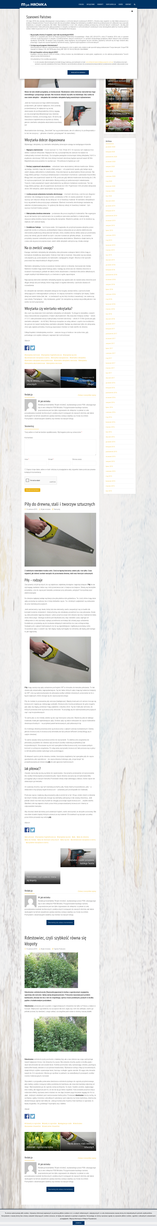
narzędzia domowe (33, 355)
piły (74, 837)
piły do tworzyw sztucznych (48, 840)
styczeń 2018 (110, 319)
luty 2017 (109, 373)
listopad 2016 (110, 388)
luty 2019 (109, 255)
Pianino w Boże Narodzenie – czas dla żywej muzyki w (119, 112)
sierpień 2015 (110, 461)
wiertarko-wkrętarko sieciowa (66, 360)
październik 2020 (111, 157)
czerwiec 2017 (110, 353)
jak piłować (30, 837)
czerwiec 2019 (110, 235)
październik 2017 (111, 333)
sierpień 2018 (110, 284)
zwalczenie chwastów (51, 1126)
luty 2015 (109, 491)
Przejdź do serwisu (78, 72)
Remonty (100, 4)
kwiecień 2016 (110, 422)
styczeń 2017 (110, 378)
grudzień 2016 (110, 383)
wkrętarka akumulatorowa (35, 363)
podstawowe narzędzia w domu (38, 358)
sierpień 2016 (110, 402)
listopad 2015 (110, 447)
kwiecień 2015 (110, 481)
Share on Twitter (32, 347)
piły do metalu (31, 840)
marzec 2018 (110, 309)
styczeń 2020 (110, 201)
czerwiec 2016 (110, 412)
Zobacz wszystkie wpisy (87, 395)
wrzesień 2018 (110, 279)
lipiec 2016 (109, 407)
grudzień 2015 (110, 442)
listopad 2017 (110, 329)
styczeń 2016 (110, 437)
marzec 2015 (110, 486)
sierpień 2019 (110, 225)
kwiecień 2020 (110, 186)
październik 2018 (111, 274)
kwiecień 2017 (110, 363)
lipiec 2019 (109, 230)
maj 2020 (109, 181)
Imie (27, 459)
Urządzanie (91, 4)
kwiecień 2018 (110, 304)
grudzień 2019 (110, 206)
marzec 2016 (110, 427)
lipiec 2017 (109, 348)
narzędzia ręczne (70, 355)
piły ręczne (65, 840)
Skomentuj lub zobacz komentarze (60, 922)
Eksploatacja (111, 4)
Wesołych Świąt (114, 128)
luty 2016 (109, 432)
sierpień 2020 (110, 166)
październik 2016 (111, 392)
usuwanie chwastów (33, 1126)
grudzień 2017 (110, 324)
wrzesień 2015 (110, 456)
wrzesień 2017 (110, 338)
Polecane (62, 949)
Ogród (121, 4)
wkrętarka (83, 360)
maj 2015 (109, 476)
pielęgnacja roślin (65, 1123)
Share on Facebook (27, 347)
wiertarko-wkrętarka (78, 358)
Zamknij (78, 1223)
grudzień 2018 (110, 265)
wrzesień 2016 (110, 397)
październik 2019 (111, 215)
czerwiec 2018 (110, 294)
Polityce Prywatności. (90, 1218)
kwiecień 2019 (110, 245)
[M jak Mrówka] (34, 4)
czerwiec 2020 (110, 176)
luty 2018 (109, 314)
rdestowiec (78, 1123)
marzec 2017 (110, 368)
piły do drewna (83, 837)
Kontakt (128, 4)
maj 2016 (109, 417)
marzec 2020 (110, 191)
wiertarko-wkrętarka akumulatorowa (39, 360)
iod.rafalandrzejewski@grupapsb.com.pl (99, 62)
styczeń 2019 (110, 260)
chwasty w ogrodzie (33, 1123)
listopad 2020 (110, 152)
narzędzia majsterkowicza (52, 355)
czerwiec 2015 (110, 471)
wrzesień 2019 (110, 220)
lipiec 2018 (109, 289)
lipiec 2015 (109, 466)
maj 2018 (109, 299)
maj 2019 (109, 240)
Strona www (77, 459)
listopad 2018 (110, 270)
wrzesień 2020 (110, 161)
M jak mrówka (45, 509)
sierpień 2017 (110, 343)
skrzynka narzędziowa (60, 358)
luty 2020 (109, 196)
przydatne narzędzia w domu (37, 843)
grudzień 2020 (110, 147)
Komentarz (29, 438)
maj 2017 (109, 358)
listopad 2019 (110, 211)
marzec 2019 (110, 250)
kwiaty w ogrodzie (50, 1123)
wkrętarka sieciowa (54, 363)
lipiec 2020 (109, 171)
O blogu (81, 4)
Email (51, 459)
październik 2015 (111, 451)
